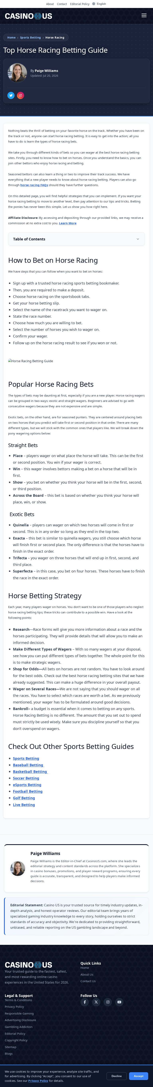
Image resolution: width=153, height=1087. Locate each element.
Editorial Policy (79, 4)
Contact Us (88, 981)
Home (11, 37)
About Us (86, 974)
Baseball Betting (28, 764)
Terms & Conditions (18, 1000)
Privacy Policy (14, 1007)
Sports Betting (30, 37)
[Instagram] (20, 95)
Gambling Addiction (18, 1027)
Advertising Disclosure (20, 1020)
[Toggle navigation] (144, 16)
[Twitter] (11, 95)
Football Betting (28, 791)
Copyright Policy (16, 1040)
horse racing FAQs (34, 185)
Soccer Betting (26, 778)
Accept (138, 1076)
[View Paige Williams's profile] (17, 73)
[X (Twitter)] (96, 1002)
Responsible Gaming (19, 1013)
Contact (62, 4)
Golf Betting (24, 797)
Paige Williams (45, 853)
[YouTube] (119, 1002)
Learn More (67, 223)
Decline (117, 1076)
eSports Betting (27, 784)
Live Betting (24, 804)
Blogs (9, 1053)
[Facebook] (84, 1002)
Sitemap (10, 1047)
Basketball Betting (30, 771)
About (50, 4)
